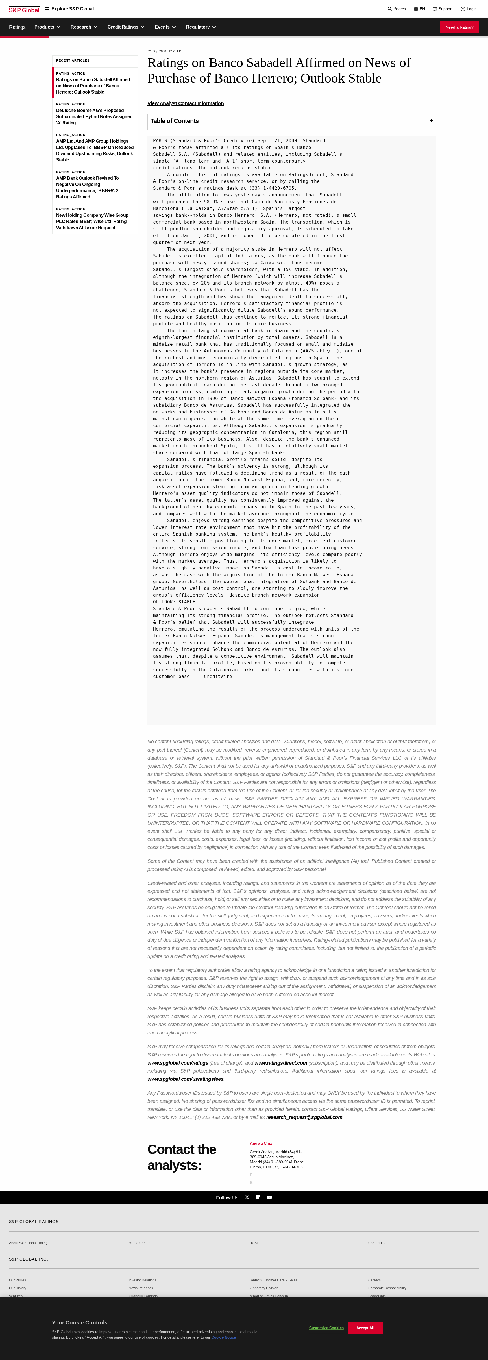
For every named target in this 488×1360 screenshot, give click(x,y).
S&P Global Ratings (34, 1221)
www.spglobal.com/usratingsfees (185, 1079)
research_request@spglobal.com (304, 1117)
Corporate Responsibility (387, 1288)
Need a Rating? (460, 27)
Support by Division (263, 1288)
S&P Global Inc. (28, 1259)
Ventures (16, 1296)
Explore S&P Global (72, 9)
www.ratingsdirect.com (280, 1063)
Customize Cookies (326, 1328)
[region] (244, 1328)
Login (472, 9)
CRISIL (254, 1243)
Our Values (17, 1280)
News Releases (141, 1288)
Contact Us (376, 1243)
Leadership (377, 1296)
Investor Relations (142, 1280)
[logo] (24, 9)
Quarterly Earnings (143, 1296)
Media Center (139, 1243)
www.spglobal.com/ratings (177, 1063)
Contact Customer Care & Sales (273, 1280)
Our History (17, 1288)
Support (446, 9)
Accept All (365, 1328)
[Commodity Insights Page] (248, 1197)
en (422, 9)
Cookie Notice (224, 1337)
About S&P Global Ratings (29, 1243)
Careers (374, 1280)
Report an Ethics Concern (268, 1296)
